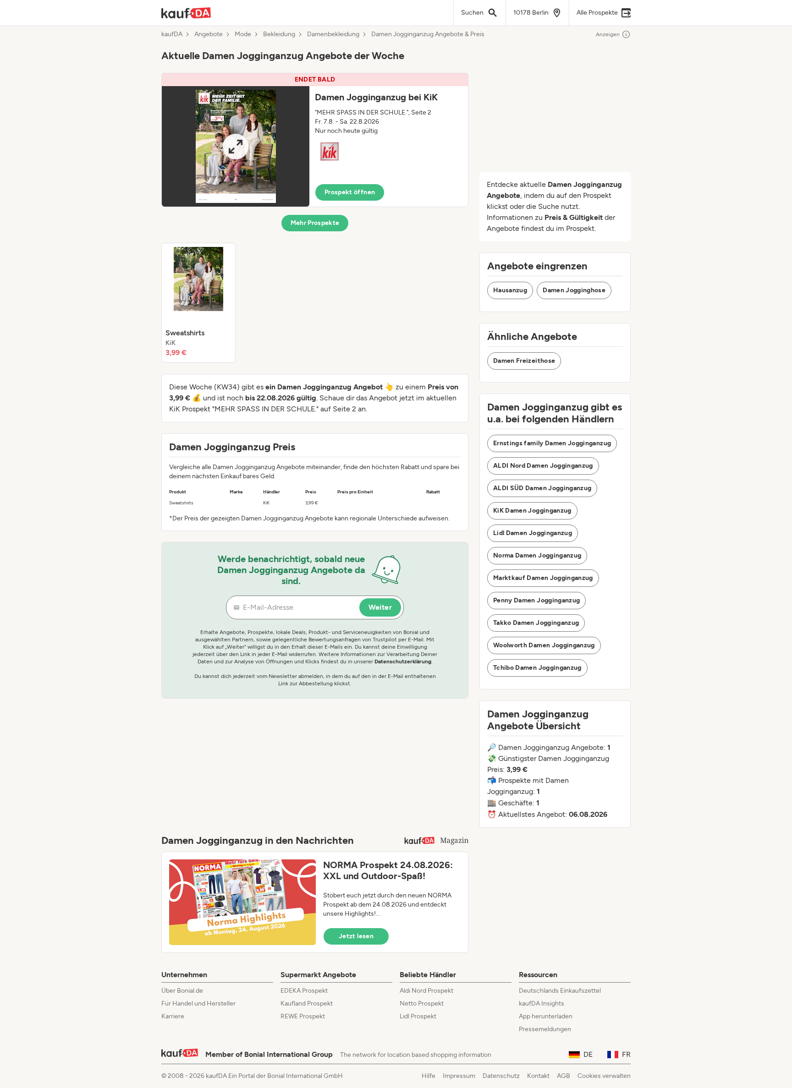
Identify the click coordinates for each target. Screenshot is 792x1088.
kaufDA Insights (541, 1003)
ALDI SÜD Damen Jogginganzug (542, 488)
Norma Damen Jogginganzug (537, 555)
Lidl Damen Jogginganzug (532, 533)
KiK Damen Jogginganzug (532, 510)
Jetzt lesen (356, 936)
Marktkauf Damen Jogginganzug (543, 578)
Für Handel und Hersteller (198, 1003)
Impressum (459, 1076)
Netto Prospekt (422, 1003)
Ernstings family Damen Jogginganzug (552, 443)
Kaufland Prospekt (306, 1003)
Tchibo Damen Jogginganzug (537, 668)
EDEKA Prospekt (304, 991)
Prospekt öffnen (349, 192)
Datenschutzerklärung (402, 661)
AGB (563, 1076)
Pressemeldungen (545, 1029)
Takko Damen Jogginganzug (536, 623)
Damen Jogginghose (574, 290)
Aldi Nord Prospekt (426, 991)
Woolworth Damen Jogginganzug (544, 645)
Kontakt (538, 1076)
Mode (243, 34)
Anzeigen (608, 34)
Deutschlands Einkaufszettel (560, 991)
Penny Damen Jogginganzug (536, 600)
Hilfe (428, 1076)
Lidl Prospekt (418, 1016)
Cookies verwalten (604, 1076)
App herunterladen (545, 1016)
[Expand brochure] (235, 146)
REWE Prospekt (302, 1016)
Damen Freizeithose (524, 361)
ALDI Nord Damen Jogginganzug (543, 466)
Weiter (380, 607)
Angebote (208, 34)
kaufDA (171, 34)
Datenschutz (501, 1076)
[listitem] (198, 303)
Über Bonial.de (182, 991)
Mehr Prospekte (315, 223)
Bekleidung (279, 34)
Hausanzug (510, 290)
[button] (314, 140)
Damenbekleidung (333, 34)
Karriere (172, 1016)
